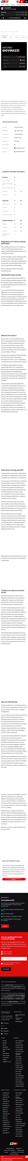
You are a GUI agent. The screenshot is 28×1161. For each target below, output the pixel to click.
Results (17, 37)
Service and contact (18, 1019)
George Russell (9, 998)
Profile (4, 37)
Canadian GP (6, 1101)
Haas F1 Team (21, 57)
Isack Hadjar (19, 1056)
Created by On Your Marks (17, 1152)
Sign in (5, 926)
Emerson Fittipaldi (20, 1125)
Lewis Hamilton (11, 995)
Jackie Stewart (19, 1109)
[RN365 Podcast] (17, 1)
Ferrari (4, 1045)
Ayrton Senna (19, 1102)
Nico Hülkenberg (20, 1075)
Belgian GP (5, 1111)
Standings (19, 4)
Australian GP (6, 1093)
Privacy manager (14, 1154)
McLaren (5, 1043)
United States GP (7, 1126)
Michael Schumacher (19, 1098)
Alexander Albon (20, 1077)
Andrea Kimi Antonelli (19, 1054)
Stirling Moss (19, 1121)
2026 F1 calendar (13, 1001)
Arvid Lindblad (19, 1069)
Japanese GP (6, 1097)
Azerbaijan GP (6, 1122)
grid (10, 251)
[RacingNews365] (5, 2)
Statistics (23, 37)
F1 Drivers (25, 4)
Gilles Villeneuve (20, 1104)
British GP (5, 1109)
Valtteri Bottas (19, 1067)
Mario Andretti (19, 1136)
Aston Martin (6, 1053)
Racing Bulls (6, 1057)
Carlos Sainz (19, 1061)
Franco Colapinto (20, 1084)
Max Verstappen (20, 995)
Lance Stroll (18, 1073)
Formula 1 (6, 31)
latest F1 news (9, 985)
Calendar (13, 4)
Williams (5, 1059)
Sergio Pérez (19, 1063)
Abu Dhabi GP (6, 1132)
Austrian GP (5, 1107)
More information (15, 18)
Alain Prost (18, 1095)
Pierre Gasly (18, 265)
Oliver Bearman (19, 1082)
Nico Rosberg (19, 1093)
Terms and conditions (9, 1150)
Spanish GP (5, 1120)
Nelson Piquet (19, 1129)
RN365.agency (19, 1021)
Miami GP (5, 1099)
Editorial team (10, 1148)
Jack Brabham (19, 1132)
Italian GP (5, 1118)
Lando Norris (19, 1043)
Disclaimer (18, 1148)
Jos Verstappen (19, 1113)
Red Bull (5, 1040)
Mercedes (5, 1047)
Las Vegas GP (6, 1128)
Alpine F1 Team (6, 1049)
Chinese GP (5, 1095)
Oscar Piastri (19, 1059)
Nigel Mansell (19, 1119)
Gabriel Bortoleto (20, 1086)
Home (2, 4)
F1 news (7, 4)
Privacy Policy (20, 1150)
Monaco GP (5, 1103)
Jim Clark (18, 1115)
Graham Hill (18, 1127)
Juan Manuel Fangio (21, 1123)
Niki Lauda (18, 1117)
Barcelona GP (6, 1105)
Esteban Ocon (19, 1065)
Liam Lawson (19, 1080)
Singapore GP (6, 1124)
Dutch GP (5, 1116)
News (10, 37)
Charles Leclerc (18, 263)
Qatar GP (5, 1130)
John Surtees (19, 1134)
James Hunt (19, 1106)
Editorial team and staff (20, 1015)
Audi (4, 1051)
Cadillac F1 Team (7, 1061)
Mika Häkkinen (19, 1111)
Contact (6, 1152)
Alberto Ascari (19, 1100)
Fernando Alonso (8, 997)
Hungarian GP (6, 1114)
